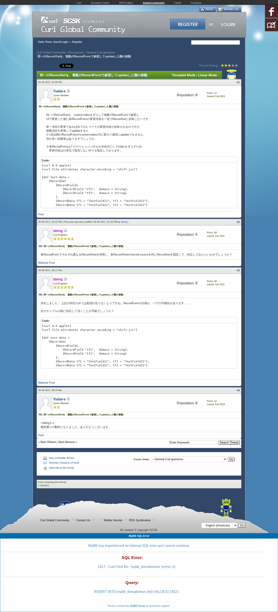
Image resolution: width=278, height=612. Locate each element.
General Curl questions (100, 52)
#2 (238, 222)
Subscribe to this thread (61, 467)
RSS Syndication (140, 520)
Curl (79, 3)
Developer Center (100, 3)
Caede (177, 3)
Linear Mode (207, 75)
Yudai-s (59, 91)
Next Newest (66, 442)
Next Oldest (48, 442)
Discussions (76, 52)
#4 (238, 390)
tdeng (124, 222)
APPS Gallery (126, 3)
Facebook (196, 3)
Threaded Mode (183, 75)
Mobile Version (113, 520)
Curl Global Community (51, 52)
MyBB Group (137, 605)
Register (77, 42)
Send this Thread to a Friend (64, 462)
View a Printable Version (61, 458)
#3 (238, 270)
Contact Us (83, 520)
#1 (238, 82)
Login (64, 42)
